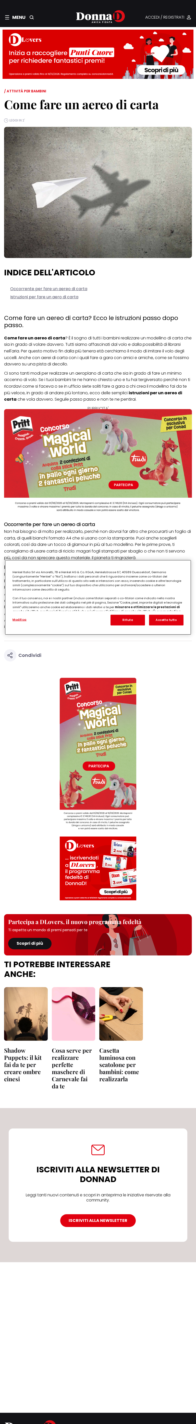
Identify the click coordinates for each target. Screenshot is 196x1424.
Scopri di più (30, 943)
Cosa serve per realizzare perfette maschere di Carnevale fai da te (72, 1068)
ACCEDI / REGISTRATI (164, 17)
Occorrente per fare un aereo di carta (48, 289)
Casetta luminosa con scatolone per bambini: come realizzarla (119, 1064)
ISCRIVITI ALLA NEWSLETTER (98, 1220)
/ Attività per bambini (25, 91)
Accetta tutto (166, 620)
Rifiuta (127, 620)
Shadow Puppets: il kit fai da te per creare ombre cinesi (23, 1064)
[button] (15, 17)
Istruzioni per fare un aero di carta (44, 297)
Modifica (20, 620)
